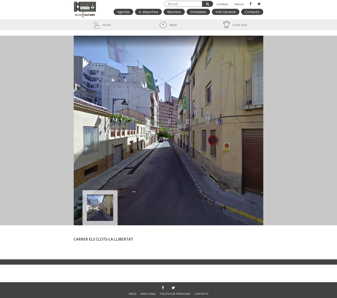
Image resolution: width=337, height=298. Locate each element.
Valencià (239, 4)
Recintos (174, 11)
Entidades (198, 11)
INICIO (132, 293)
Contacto (252, 11)
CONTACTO (201, 293)
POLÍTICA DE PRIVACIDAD (175, 293)
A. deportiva (148, 11)
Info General (226, 11)
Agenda (123, 11)
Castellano (222, 4)
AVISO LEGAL (148, 293)
